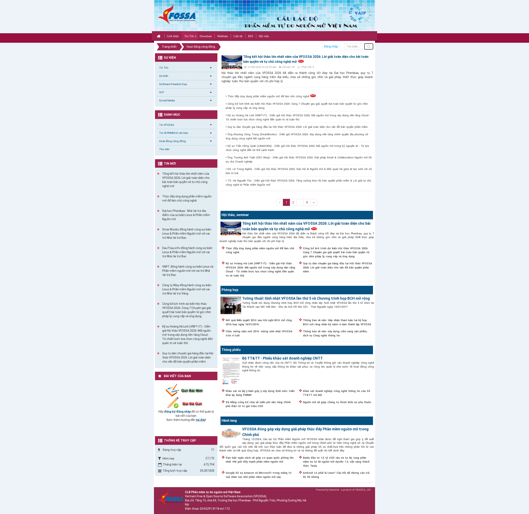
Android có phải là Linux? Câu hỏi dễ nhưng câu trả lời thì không (336, 474)
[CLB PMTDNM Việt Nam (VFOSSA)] (176, 14)
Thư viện (164, 149)
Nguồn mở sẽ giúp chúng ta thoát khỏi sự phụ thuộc (337, 402)
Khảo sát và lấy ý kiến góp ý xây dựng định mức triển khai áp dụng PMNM (260, 393)
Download (206, 36)
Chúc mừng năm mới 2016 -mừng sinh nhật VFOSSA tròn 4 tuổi (259, 333)
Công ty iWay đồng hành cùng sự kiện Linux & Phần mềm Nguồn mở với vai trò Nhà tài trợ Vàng (186, 289)
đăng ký (169, 411)
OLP (161, 92)
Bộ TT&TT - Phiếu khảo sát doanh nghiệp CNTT (282, 358)
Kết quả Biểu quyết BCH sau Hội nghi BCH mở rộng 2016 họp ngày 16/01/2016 (259, 322)
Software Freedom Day (173, 84)
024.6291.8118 (209, 508)
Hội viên (264, 36)
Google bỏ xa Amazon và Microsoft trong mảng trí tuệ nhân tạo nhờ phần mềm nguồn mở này (259, 474)
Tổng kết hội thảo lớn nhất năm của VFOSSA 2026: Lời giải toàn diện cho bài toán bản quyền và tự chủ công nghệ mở (186, 180)
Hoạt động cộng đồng (172, 141)
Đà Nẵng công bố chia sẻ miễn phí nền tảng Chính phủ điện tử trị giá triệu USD (258, 404)
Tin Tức (189, 36)
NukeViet (334, 489)
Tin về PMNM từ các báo (173, 132)
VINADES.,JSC (363, 489)
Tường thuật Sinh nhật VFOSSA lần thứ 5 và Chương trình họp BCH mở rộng (306, 298)
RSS (250, 36)
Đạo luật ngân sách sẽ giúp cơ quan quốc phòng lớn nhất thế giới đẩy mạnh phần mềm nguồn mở (259, 459)
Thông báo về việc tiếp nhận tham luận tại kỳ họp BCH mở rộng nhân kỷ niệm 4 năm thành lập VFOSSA (337, 322)
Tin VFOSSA (166, 124)
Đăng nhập (331, 46)
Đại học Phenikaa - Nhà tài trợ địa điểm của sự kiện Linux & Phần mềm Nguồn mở (186, 215)
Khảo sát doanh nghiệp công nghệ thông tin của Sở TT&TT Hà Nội (336, 393)
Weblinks (222, 36)
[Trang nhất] (159, 36)
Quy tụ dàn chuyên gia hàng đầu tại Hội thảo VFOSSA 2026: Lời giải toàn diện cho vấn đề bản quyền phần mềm (298, 126)
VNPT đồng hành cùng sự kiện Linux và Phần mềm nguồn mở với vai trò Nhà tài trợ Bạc (187, 271)
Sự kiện (163, 75)
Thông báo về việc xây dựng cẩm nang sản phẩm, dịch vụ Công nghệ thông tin (335, 333)
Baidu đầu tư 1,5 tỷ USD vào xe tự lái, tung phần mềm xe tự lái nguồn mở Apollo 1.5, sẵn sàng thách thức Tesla (336, 461)
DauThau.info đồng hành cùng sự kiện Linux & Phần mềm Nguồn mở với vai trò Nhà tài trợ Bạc (187, 252)
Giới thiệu (173, 36)
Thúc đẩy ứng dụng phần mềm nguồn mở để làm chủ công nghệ (268, 96)
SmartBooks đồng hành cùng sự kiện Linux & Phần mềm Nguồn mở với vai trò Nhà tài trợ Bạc (186, 233)
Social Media (167, 100)
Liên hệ (238, 36)
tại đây (200, 419)
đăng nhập (183, 411)
